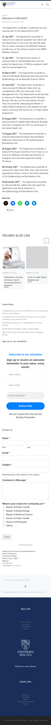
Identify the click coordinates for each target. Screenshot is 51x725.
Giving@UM (25, 697)
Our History (25, 624)
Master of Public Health (17, 507)
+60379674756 (7, 563)
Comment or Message (14, 480)
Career (25, 629)
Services (25, 704)
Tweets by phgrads (25, 545)
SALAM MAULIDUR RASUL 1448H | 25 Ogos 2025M (20, 329)
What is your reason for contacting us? (23, 504)
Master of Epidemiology (18, 511)
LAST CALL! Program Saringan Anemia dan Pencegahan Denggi (23, 333)
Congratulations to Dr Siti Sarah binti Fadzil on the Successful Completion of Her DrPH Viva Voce (24, 318)
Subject (7, 465)
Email (6, 453)
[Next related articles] (46, 240)
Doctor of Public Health (17, 518)
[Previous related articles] (40, 240)
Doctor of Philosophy (16, 522)
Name (6, 438)
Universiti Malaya (19, 720)
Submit (6, 537)
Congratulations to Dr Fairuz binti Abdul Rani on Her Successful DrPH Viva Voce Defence (25, 312)
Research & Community (25, 702)
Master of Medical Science (19, 514)
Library (25, 699)
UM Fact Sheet (25, 627)
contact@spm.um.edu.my (11, 566)
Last (28, 447)
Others (9, 525)
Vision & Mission (25, 622)
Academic (25, 695)
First (4, 447)
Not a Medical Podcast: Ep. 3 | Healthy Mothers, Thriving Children (22, 324)
